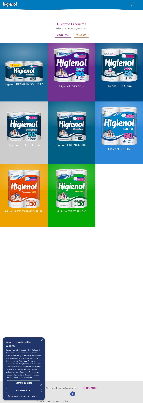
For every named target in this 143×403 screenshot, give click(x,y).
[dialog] (24, 368)
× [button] (41, 340)
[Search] (134, 4)
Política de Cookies (26, 361)
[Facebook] (72, 395)
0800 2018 (90, 388)
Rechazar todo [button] (23, 390)
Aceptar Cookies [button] (24, 383)
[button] (24, 396)
